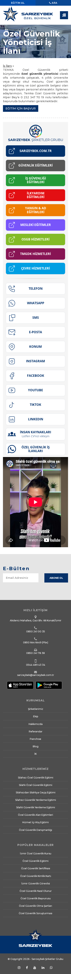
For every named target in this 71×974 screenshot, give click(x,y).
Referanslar (35, 731)
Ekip (35, 716)
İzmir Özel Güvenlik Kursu (35, 853)
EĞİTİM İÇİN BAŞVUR (21, 108)
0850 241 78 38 (35, 653)
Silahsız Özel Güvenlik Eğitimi (35, 777)
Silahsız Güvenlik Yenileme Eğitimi (35, 799)
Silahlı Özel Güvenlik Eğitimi (35, 785)
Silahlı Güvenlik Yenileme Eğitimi (35, 807)
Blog (35, 746)
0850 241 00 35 (35, 631)
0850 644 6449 (32, 642)
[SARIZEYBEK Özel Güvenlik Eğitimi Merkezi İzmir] (35, 15)
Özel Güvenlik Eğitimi (35, 860)
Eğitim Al (18, 2)
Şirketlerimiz (35, 708)
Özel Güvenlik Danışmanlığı (35, 829)
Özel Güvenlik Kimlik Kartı (35, 876)
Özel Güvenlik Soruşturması (35, 913)
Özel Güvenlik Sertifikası (35, 868)
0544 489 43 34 (35, 664)
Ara (54, 2)
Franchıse (35, 738)
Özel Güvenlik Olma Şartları (35, 905)
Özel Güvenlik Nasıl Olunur (36, 890)
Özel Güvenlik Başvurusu (36, 898)
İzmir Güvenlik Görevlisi (35, 883)
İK (35, 753)
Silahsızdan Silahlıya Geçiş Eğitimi (35, 792)
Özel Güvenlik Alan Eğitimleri (35, 814)
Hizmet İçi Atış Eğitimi (35, 822)
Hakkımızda (36, 724)
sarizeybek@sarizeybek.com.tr (35, 675)
